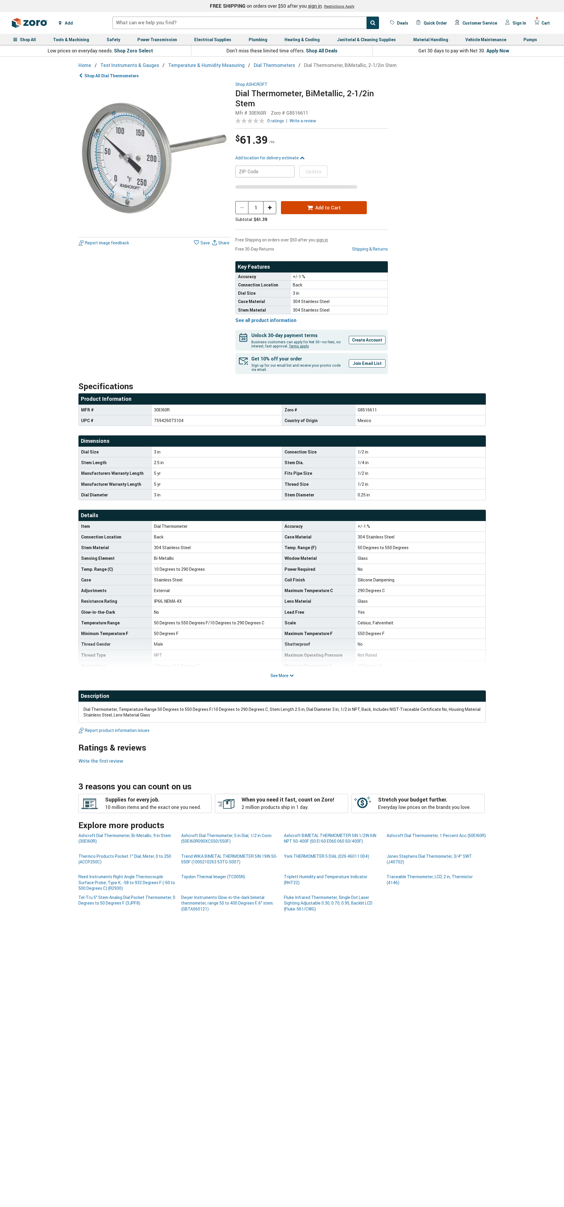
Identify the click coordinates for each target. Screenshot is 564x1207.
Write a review (303, 121)
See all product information (265, 320)
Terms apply (298, 346)
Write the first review (100, 761)
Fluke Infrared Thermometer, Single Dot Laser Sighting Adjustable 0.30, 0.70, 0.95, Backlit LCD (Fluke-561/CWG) (328, 903)
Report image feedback (107, 243)
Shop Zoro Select (133, 50)
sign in (315, 6)
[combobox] (246, 23)
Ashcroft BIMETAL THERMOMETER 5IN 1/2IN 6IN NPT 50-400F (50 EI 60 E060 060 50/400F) (330, 838)
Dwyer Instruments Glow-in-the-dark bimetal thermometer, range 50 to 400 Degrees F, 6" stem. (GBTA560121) (227, 903)
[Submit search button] (373, 23)
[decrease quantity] (241, 207)
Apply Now (497, 50)
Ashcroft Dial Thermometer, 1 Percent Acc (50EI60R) (436, 835)
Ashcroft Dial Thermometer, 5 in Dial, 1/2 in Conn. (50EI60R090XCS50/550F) (226, 838)
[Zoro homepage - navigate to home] (29, 22)
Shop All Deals (322, 50)
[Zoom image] (154, 158)
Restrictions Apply (339, 6)
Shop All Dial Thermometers (111, 75)
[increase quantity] (269, 207)
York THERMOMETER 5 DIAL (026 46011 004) (326, 856)
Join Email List (367, 363)
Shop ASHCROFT (251, 84)
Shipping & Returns (370, 249)
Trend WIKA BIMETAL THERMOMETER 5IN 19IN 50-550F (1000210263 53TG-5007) (229, 859)
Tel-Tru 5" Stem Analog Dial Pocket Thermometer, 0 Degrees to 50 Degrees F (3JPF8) (126, 900)
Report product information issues (117, 730)
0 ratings (275, 121)
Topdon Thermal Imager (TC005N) (213, 876)
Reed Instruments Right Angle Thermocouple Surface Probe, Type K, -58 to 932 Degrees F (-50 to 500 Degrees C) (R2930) (126, 882)
